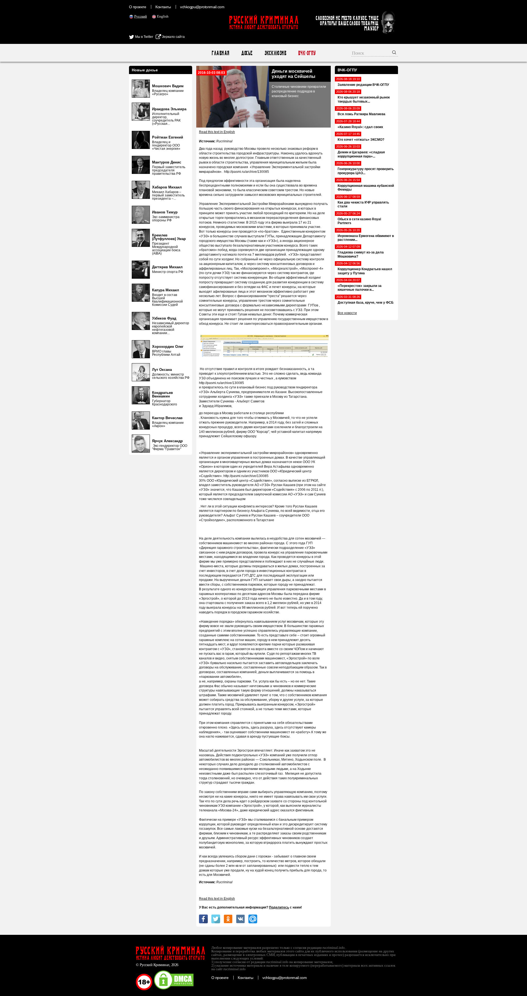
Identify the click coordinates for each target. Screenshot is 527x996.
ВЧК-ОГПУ (307, 53)
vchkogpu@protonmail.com (202, 7)
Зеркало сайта (173, 37)
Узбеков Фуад (164, 318)
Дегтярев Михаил (167, 267)
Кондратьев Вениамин (162, 394)
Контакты (163, 7)
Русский (140, 16)
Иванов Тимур (165, 212)
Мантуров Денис (166, 162)
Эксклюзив (275, 53)
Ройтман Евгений (167, 137)
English (163, 16)
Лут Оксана (162, 370)
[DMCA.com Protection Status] (173, 989)
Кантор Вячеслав (167, 418)
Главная (220, 53)
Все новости (347, 313)
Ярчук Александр (167, 441)
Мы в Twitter (143, 37)
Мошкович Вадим (168, 86)
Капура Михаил (165, 290)
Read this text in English (217, 132)
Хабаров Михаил (167, 187)
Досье (246, 53)
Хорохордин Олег (167, 347)
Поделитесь (279, 907)
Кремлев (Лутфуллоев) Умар (169, 237)
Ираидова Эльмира (169, 109)
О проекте (137, 7)
